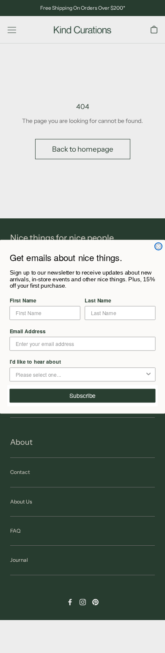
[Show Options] (148, 374)
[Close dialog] (158, 246)
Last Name (98, 300)
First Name (23, 300)
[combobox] (80, 374)
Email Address (28, 330)
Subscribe (82, 395)
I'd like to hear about (35, 361)
